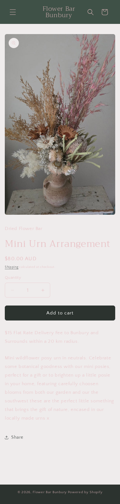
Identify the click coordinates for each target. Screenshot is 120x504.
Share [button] (17, 437)
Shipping (12, 267)
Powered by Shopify (85, 492)
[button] (13, 12)
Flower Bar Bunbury (50, 492)
